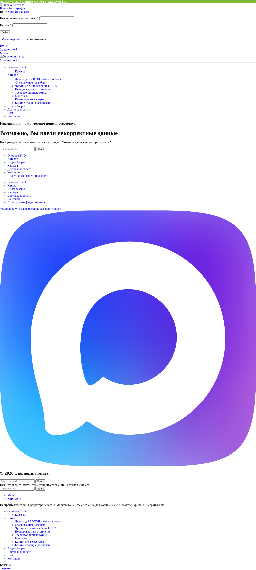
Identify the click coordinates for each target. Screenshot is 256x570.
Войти (4, 32)
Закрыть (5, 568)
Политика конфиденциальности (28, 175)
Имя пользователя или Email (19, 18)
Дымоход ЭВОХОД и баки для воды (38, 79)
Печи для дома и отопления (32, 89)
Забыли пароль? (10, 39)
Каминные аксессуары (29, 99)
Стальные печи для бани (30, 82)
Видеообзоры (16, 162)
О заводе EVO (16, 155)
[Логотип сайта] (12, 5)
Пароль (6, 25)
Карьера (20, 71)
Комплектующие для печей (32, 102)
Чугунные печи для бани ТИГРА (36, 85)
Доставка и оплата (19, 169)
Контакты (13, 172)
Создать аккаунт (18, 11)
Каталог (12, 158)
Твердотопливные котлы (31, 92)
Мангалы (21, 96)
